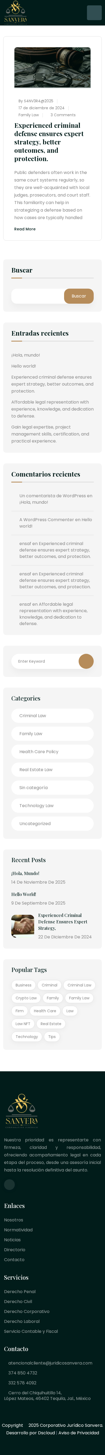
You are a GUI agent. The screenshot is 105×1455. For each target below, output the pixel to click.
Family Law (29, 115)
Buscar (22, 270)
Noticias (12, 1240)
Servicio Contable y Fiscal (31, 1331)
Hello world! (23, 366)
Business (24, 985)
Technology (27, 1036)
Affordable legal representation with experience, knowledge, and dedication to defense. (52, 409)
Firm (20, 1011)
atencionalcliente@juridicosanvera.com (49, 1363)
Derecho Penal (20, 1291)
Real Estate (51, 1023)
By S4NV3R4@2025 (36, 101)
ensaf (25, 543)
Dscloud (46, 1433)
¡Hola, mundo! (25, 355)
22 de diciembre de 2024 (65, 937)
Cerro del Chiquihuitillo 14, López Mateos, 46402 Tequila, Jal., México (47, 1395)
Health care (45, 1011)
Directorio (14, 1250)
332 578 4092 (21, 1383)
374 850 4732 (22, 1373)
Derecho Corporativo (27, 1311)
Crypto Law (26, 998)
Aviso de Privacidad (78, 1433)
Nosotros (13, 1220)
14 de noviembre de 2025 (38, 882)
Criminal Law (32, 716)
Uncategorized (35, 824)
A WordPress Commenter (46, 520)
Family (53, 998)
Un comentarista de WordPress (52, 496)
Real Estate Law (35, 770)
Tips (52, 1036)
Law (70, 1011)
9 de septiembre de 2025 (38, 903)
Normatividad (18, 1230)
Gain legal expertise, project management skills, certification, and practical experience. (50, 434)
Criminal (49, 985)
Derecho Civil (18, 1301)
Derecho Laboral (22, 1321)
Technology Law (36, 806)
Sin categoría (33, 788)
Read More (25, 229)
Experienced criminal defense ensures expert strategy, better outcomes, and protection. (49, 142)
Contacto (14, 1259)
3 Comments (63, 115)
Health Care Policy (38, 752)
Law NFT (23, 1023)
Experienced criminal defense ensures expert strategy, (62, 921)
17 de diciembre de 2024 (42, 108)
